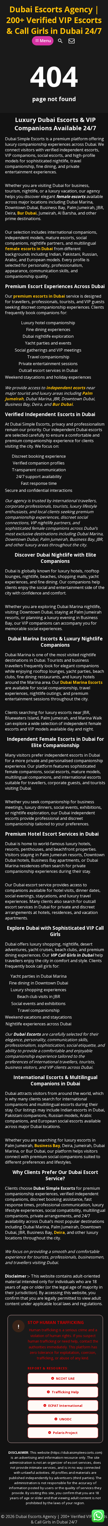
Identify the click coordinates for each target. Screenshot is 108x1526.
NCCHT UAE (63, 1378)
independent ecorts (65, 387)
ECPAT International (63, 1405)
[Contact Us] (71, 40)
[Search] (60, 40)
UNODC (63, 1419)
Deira (59, 1232)
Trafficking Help (63, 1392)
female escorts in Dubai (29, 248)
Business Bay (47, 1145)
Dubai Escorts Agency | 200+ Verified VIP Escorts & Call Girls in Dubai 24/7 (54, 20)
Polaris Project (63, 1432)
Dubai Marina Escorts (81, 682)
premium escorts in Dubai (39, 296)
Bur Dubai (27, 213)
